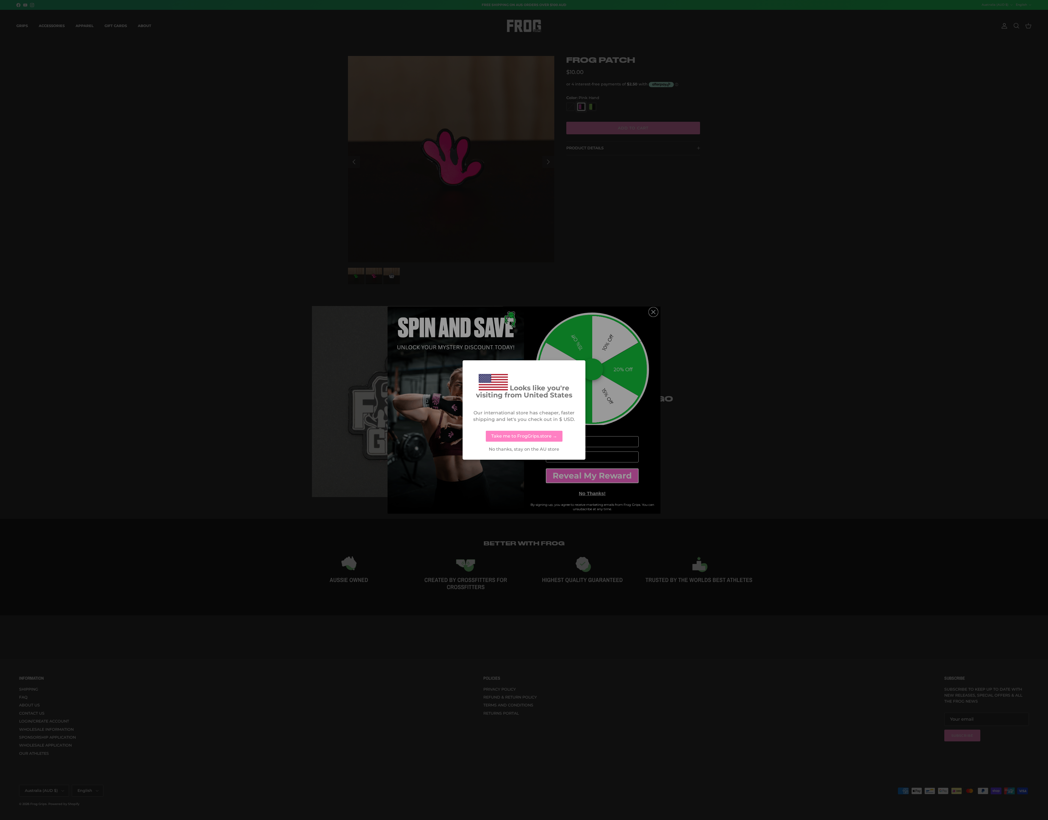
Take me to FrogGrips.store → (524, 436)
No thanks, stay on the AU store (524, 449)
